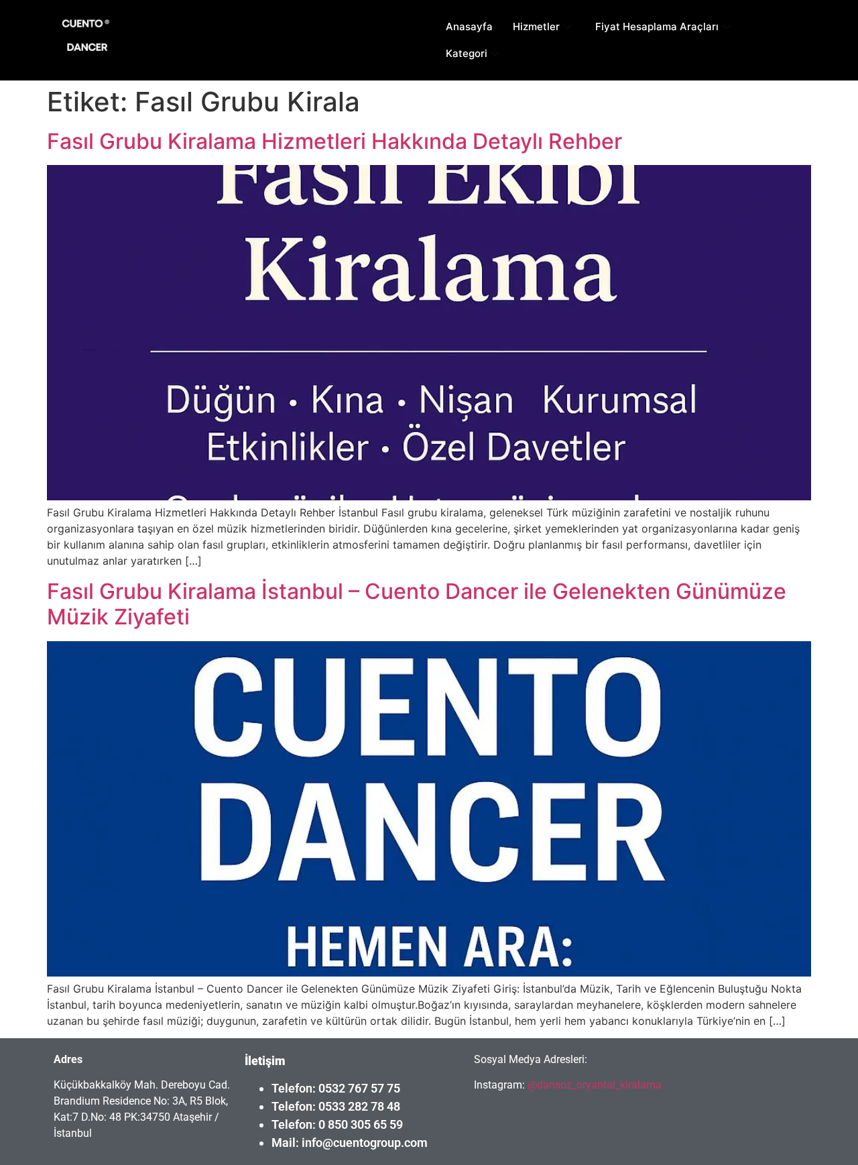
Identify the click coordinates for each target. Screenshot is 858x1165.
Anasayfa (469, 26)
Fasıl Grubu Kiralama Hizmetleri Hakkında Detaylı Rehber (334, 141)
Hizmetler (536, 26)
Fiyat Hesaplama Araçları (657, 26)
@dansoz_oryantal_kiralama (593, 1084)
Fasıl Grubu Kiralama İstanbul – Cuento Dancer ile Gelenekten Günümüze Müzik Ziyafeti (416, 604)
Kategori (466, 53)
